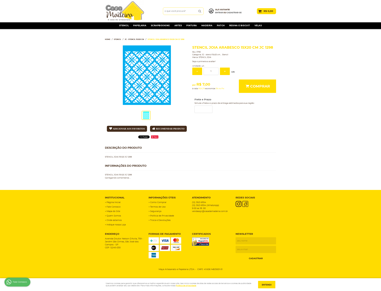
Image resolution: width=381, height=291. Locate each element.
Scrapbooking (160, 26)
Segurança (155, 211)
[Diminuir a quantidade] (197, 71)
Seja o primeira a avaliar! (204, 62)
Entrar (219, 13)
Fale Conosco (114, 207)
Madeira (207, 26)
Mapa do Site (113, 211)
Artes (178, 26)
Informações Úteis (162, 197)
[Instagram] (239, 204)
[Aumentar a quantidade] (225, 71)
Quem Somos (114, 216)
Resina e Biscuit (239, 26)
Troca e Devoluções (160, 220)
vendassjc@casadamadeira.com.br (210, 211)
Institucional (115, 197)
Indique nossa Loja (116, 225)
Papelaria (139, 26)
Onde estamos (114, 220)
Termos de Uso (158, 207)
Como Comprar (158, 202)
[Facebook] (245, 204)
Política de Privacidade (162, 216)
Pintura (191, 26)
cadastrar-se (234, 13)
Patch (221, 26)
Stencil (124, 26)
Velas (258, 26)
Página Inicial (114, 202)
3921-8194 (199, 202)
